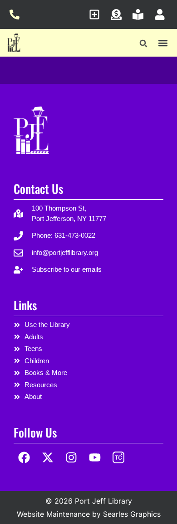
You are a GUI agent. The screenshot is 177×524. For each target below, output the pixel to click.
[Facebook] (24, 457)
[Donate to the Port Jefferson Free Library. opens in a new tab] (119, 14)
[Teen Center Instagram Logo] (118, 457)
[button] (143, 43)
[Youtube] (94, 457)
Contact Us (38, 188)
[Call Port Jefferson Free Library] (17, 14)
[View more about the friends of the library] (140, 14)
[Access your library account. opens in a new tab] (162, 14)
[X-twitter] (48, 457)
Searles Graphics (132, 514)
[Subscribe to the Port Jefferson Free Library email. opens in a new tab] (97, 14)
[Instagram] (71, 457)
